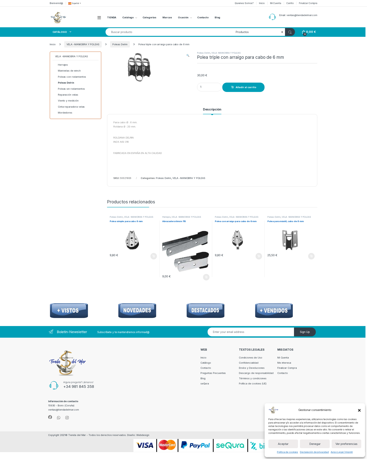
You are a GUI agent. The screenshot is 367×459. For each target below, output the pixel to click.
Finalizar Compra (308, 3)
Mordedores (65, 112)
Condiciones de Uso (250, 357)
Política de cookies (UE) (252, 383)
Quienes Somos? (244, 3)
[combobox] (170, 32)
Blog (217, 17)
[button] (359, 410)
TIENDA (111, 17)
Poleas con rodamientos (72, 76)
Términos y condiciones (252, 378)
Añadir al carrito (246, 87)
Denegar (315, 444)
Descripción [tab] (212, 109)
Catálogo (128, 17)
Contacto (203, 17)
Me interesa (284, 362)
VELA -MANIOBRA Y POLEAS (83, 44)
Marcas (167, 17)
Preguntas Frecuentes (213, 373)
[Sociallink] (50, 417)
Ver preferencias (346, 444)
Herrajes (166, 217)
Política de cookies (287, 452)
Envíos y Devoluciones (252, 367)
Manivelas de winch (69, 70)
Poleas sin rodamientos (71, 88)
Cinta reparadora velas (71, 106)
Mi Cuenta (275, 3)
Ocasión (183, 17)
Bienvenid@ (56, 3)
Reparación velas (68, 94)
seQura (205, 383)
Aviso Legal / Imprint (342, 452)
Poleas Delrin (119, 44)
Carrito (290, 3)
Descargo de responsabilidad (256, 373)
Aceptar (283, 444)
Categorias (150, 17)
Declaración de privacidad (314, 452)
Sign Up (305, 331)
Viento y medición (68, 100)
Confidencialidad (248, 362)
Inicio (262, 3)
